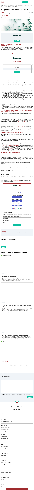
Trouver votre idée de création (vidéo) (17, 5)
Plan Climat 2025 (6, 220)
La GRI (4, 222)
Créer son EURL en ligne (4, 432)
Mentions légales (3, 419)
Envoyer (3, 247)
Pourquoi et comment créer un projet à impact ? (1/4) (12, 216)
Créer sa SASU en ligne (4, 438)
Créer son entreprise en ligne (5, 427)
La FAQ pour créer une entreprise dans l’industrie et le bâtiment (15, 335)
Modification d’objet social (5, 451)
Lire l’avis (17, 69)
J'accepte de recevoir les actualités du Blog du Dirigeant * (11, 244)
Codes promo (25, 1)
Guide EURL (2, 479)
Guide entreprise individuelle (5, 477)
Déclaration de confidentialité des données (7, 421)
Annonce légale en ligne (4, 465)
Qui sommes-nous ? (4, 417)
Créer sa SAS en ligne (4, 436)
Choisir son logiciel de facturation (6, 458)
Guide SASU (2, 481)
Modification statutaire (4, 446)
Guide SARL (2, 482)
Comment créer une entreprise (7, 5)
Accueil (2, 5)
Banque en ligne (3, 464)
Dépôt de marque (3, 455)
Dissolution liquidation (4, 453)
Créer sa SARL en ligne (4, 434)
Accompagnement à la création (6, 472)
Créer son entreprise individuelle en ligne (7, 431)
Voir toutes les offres (17, 76)
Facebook (16, 409)
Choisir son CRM (3, 460)
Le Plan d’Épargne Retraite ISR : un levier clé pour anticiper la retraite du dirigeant (17, 214)
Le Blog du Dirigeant (2, 1)
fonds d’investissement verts (16, 180)
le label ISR (24, 121)
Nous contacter (3, 415)
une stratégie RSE (20, 126)
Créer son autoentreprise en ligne (6, 429)
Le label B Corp (5, 218)
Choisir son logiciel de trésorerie (6, 462)
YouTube (19, 409)
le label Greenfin (20, 121)
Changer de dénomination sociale (6, 449)
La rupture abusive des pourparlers (9, 276)
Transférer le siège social (4, 448)
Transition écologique (9, 148)
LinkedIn (14, 409)
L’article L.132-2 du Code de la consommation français (10, 145)
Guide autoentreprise (4, 475)
